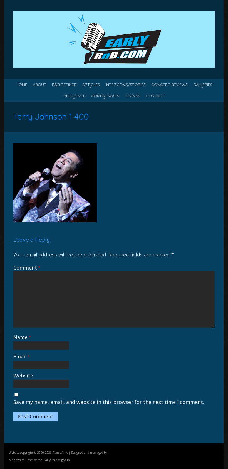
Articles (91, 84)
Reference (74, 95)
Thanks (132, 95)
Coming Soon (105, 95)
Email (21, 356)
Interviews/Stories (125, 84)
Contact (155, 95)
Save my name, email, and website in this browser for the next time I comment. (108, 402)
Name (22, 337)
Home (21, 84)
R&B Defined (64, 84)
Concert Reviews (169, 84)
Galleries (202, 84)
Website (23, 375)
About (39, 84)
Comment (26, 267)
